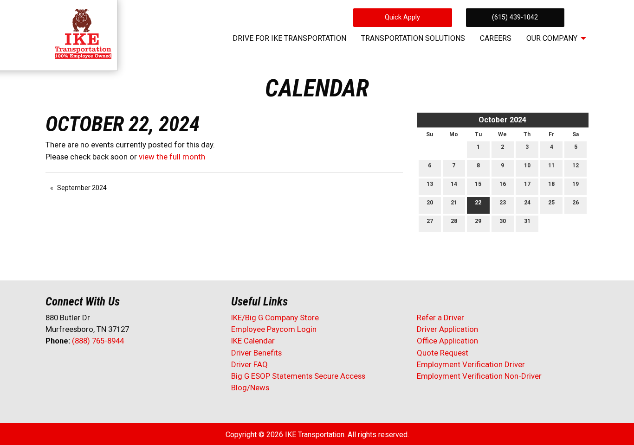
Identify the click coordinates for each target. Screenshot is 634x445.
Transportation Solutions (413, 38)
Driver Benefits (257, 352)
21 (454, 202)
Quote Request (442, 352)
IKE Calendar (253, 340)
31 (527, 221)
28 (454, 221)
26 (575, 202)
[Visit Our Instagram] (112, 365)
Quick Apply (402, 17)
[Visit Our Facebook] (52, 365)
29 (478, 221)
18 (551, 184)
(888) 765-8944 (98, 340)
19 (575, 184)
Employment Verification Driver (471, 364)
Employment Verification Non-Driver (479, 376)
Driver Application (447, 329)
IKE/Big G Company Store (275, 317)
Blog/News (250, 387)
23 (502, 202)
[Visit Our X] (67, 365)
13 (430, 184)
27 (430, 221)
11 (551, 165)
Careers (495, 38)
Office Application (448, 340)
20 (430, 202)
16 (502, 184)
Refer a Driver (440, 317)
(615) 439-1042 (515, 17)
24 (527, 202)
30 (502, 221)
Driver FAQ (249, 364)
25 (551, 202)
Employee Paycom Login (274, 329)
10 (527, 165)
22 (478, 202)
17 (527, 184)
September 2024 (82, 187)
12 (575, 165)
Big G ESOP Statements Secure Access (298, 376)
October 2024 (502, 119)
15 (478, 184)
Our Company (551, 38)
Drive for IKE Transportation (289, 38)
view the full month (172, 156)
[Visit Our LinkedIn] (82, 365)
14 (454, 184)
